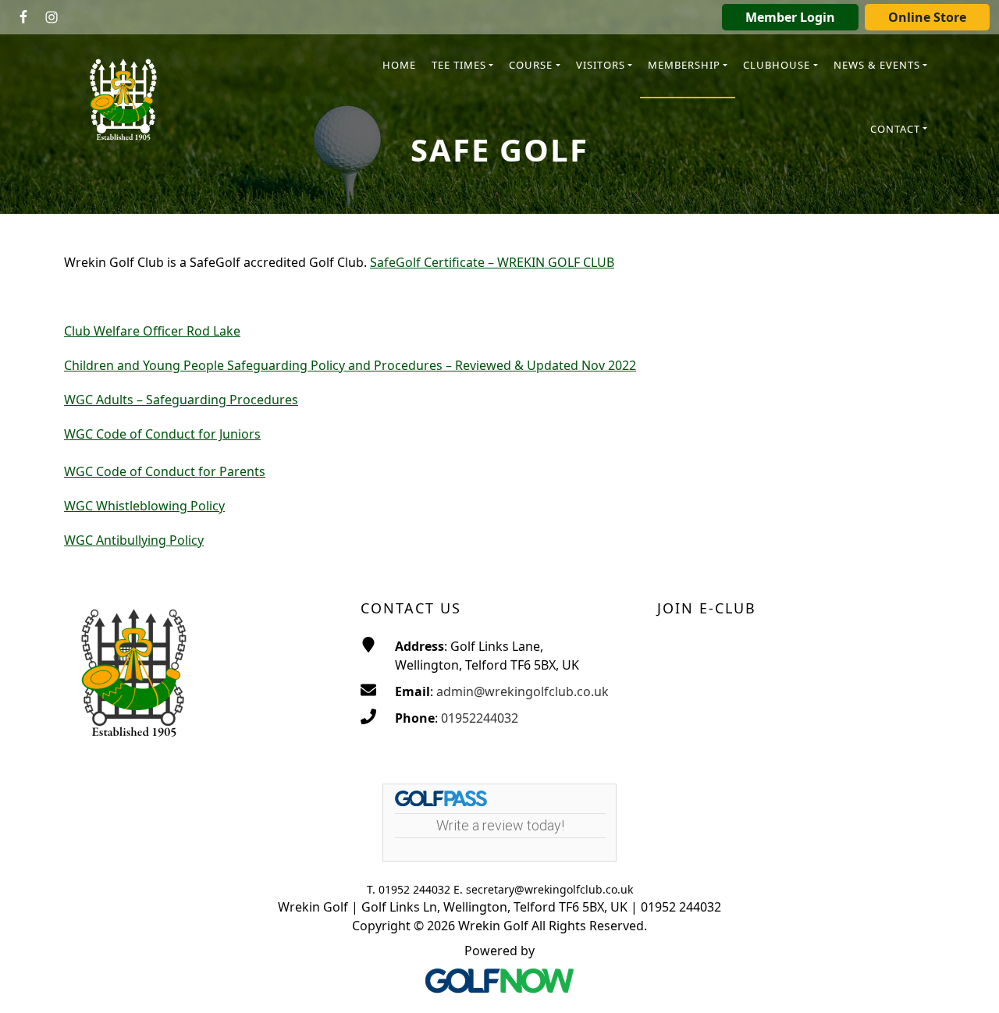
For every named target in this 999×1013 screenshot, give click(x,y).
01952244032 (479, 718)
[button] (462, 66)
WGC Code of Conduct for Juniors (162, 434)
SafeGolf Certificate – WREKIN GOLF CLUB (492, 262)
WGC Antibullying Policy (134, 540)
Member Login (790, 17)
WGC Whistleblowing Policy (144, 505)
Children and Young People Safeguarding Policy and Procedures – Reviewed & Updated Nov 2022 (350, 365)
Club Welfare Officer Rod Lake (152, 330)
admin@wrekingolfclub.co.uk (522, 691)
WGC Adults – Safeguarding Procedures (181, 399)
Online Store (927, 17)
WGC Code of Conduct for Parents (164, 471)
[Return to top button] (967, 982)
